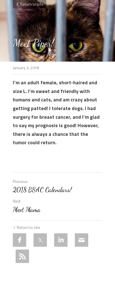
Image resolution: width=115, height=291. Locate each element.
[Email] (81, 240)
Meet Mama (26, 210)
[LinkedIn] (61, 240)
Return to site (32, 4)
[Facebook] (19, 240)
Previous (20, 181)
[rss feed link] (22, 256)
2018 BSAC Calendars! (42, 190)
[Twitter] (40, 240)
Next (17, 201)
